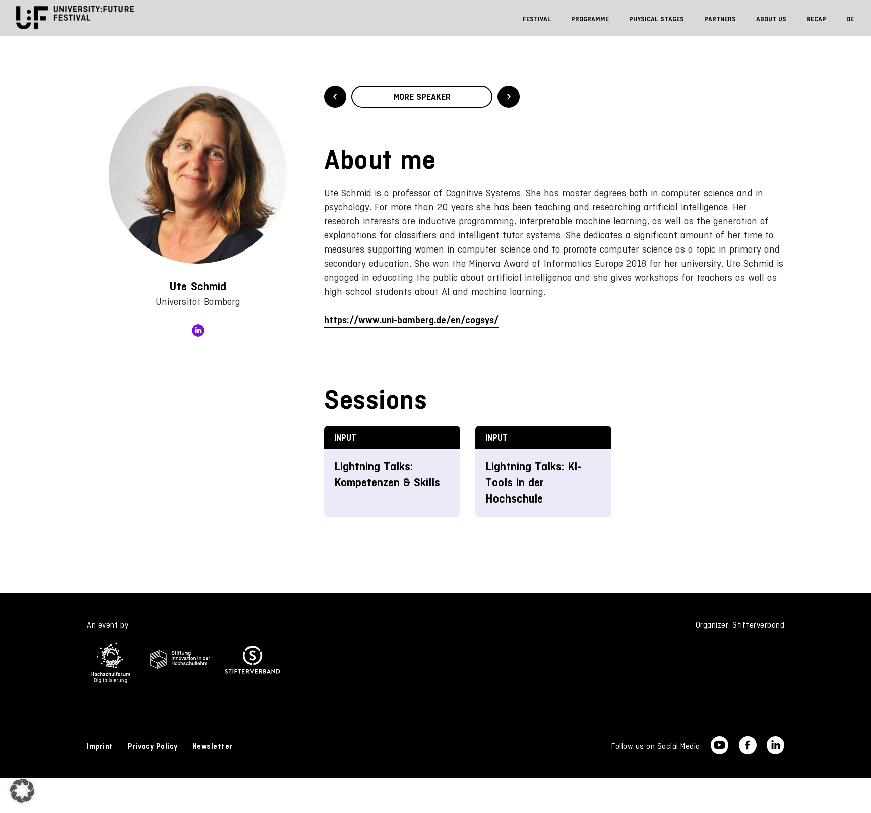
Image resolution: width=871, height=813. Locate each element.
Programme (590, 19)
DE (850, 19)
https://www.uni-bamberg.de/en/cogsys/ (411, 320)
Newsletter (212, 746)
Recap (816, 19)
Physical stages (656, 19)
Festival (537, 19)
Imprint (100, 746)
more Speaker (422, 97)
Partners (720, 19)
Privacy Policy (153, 746)
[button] (22, 791)
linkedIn (198, 330)
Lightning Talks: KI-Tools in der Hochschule (533, 483)
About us (771, 19)
